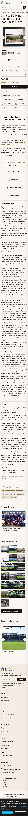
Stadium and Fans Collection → (11, 611)
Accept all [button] (7, 813)
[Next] (25, 38)
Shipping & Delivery (6, 738)
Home (3, 490)
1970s (3, 491)
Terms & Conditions (7, 741)
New (2, 707)
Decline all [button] (20, 813)
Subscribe (21, 679)
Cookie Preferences (7, 755)
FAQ (2, 728)
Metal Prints (4, 748)
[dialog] (14, 807)
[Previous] (3, 38)
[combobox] (12, 7)
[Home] (6, 2)
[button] (14, 810)
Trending (3, 704)
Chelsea (15, 497)
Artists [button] (13, 12)
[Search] (24, 7)
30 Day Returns (21, 152)
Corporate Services (6, 711)
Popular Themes (9, 497)
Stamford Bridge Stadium (18, 162)
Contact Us (4, 762)
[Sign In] (25, 2)
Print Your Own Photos (7, 714)
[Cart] (21, 2)
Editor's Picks (5, 700)
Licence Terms (5, 745)
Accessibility (5, 724)
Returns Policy (5, 735)
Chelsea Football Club (6, 162)
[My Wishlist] (17, 2)
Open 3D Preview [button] (16, 60)
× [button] (26, 800)
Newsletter (4, 752)
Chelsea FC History (5, 164)
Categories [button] (5, 12)
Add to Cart (14, 86)
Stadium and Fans (20, 494)
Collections (20, 12)
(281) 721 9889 (7, 765)
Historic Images (19, 490)
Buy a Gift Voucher (6, 718)
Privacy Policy (5, 731)
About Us (4, 693)
